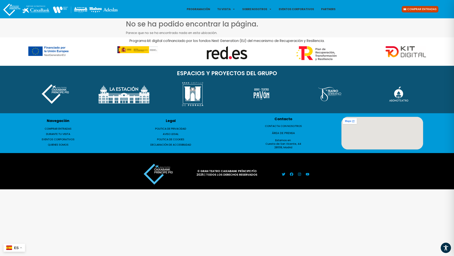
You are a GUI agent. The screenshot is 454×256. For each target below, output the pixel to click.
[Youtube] (307, 174)
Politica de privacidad (170, 128)
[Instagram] (299, 174)
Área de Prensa (283, 133)
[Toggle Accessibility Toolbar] (445, 247)
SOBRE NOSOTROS (254, 9)
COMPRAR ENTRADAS (58, 128)
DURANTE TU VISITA (58, 134)
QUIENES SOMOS (58, 144)
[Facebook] (291, 174)
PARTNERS (328, 9)
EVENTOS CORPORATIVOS (296, 9)
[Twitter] (283, 174)
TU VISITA (224, 9)
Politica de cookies (170, 139)
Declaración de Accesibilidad (170, 144)
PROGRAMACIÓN (198, 9)
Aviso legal (171, 134)
